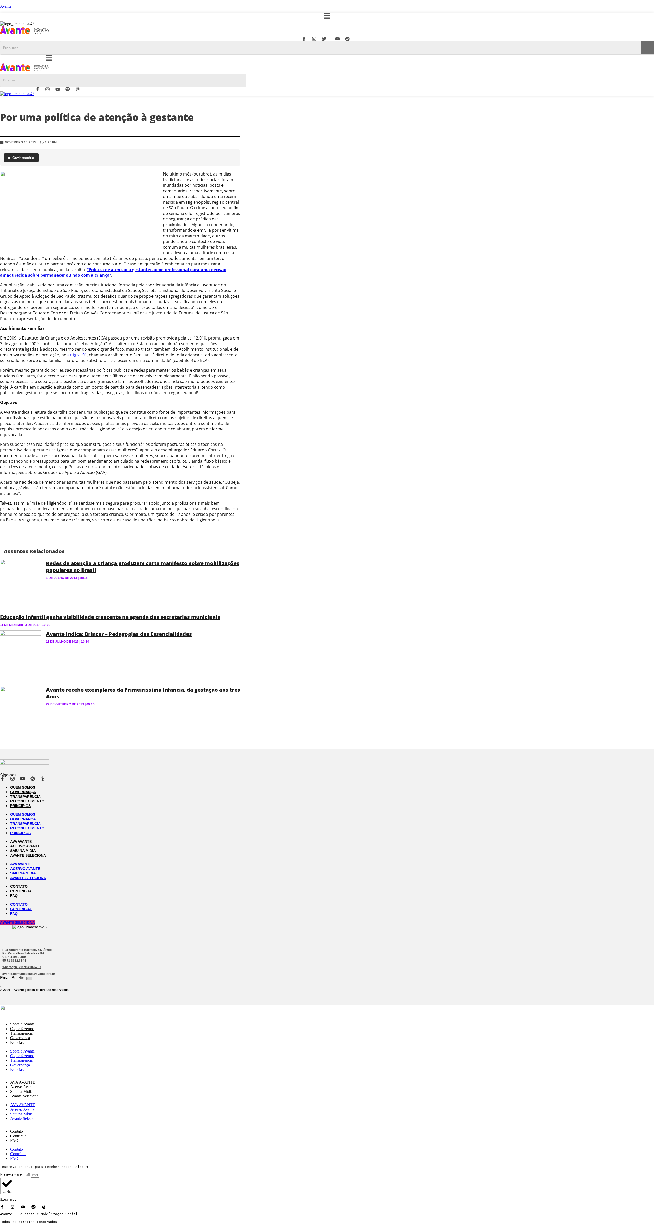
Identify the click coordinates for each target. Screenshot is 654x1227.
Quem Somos (22, 787)
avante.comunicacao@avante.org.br (28, 974)
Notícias (17, 1042)
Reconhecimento (27, 801)
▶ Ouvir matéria (21, 158)
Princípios (20, 806)
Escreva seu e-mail (15, 1174)
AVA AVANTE (21, 841)
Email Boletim (13, 978)
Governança (23, 792)
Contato (19, 886)
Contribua (21, 891)
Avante (5, 6)
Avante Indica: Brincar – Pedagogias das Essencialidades (119, 633)
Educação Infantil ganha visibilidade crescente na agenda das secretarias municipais (110, 617)
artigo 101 (77, 355)
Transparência (25, 796)
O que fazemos (22, 1028)
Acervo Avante (25, 846)
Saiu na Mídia (23, 851)
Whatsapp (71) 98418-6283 (21, 967)
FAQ (14, 896)
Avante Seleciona (28, 855)
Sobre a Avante (22, 1024)
